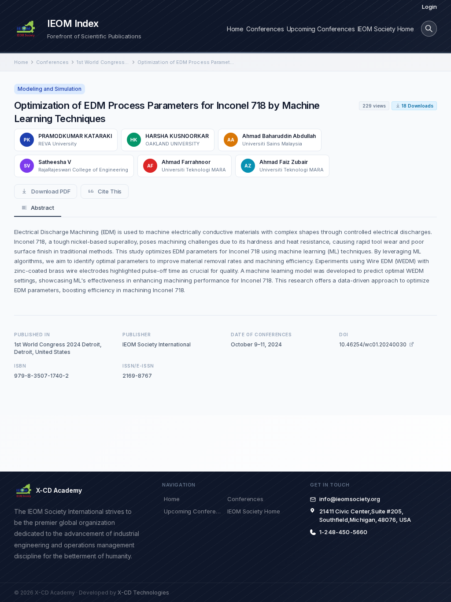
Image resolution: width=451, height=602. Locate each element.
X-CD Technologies (143, 592)
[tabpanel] (225, 261)
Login (429, 6)
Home (235, 29)
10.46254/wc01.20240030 (373, 344)
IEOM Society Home (386, 29)
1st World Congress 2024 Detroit (103, 62)
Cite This (110, 191)
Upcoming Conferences (321, 29)
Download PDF (50, 191)
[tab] (37, 208)
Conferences (265, 29)
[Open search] (429, 29)
